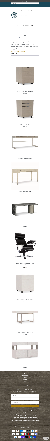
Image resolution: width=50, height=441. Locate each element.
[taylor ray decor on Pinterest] (25, 10)
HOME (25, 387)
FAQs (25, 381)
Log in (17, 6)
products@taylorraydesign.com (18, 51)
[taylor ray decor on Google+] (22, 10)
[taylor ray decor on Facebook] (19, 10)
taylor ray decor (17, 426)
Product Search (25, 375)
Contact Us (25, 379)
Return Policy (25, 385)
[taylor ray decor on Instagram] (28, 10)
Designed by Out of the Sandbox (27, 426)
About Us (25, 377)
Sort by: (25, 35)
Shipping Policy (25, 383)
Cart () (24, 6)
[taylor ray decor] (20, 15)
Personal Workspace (25, 25)
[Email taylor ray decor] (31, 10)
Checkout (32, 6)
